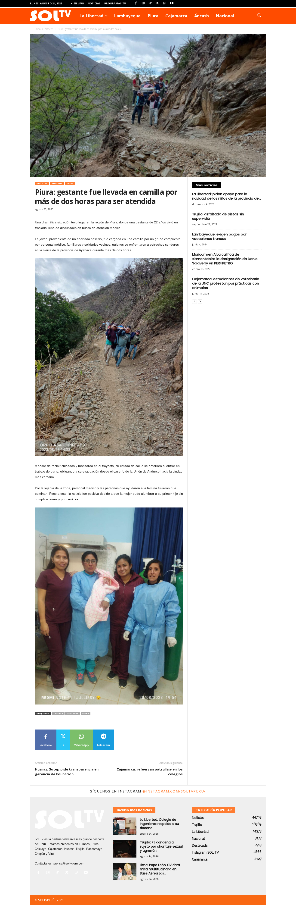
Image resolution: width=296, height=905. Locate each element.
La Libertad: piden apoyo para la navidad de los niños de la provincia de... (226, 196)
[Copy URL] (124, 740)
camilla (58, 713)
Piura (153, 16)
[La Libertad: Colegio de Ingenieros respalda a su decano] (124, 826)
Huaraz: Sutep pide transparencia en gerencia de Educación (67, 771)
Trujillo (197, 825)
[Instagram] (143, 3)
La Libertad (91, 16)
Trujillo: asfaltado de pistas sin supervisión (218, 216)
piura (85, 713)
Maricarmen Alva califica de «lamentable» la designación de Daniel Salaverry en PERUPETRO (225, 259)
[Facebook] (136, 3)
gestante (72, 713)
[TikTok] (150, 3)
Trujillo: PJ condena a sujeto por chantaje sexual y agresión (161, 846)
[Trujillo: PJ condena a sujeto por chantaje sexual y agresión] (124, 849)
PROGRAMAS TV (115, 3)
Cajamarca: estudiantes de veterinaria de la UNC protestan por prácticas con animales (225, 283)
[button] (259, 16)
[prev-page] (194, 301)
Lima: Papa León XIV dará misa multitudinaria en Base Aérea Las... (160, 869)
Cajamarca (176, 16)
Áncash (201, 16)
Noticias (94, 3)
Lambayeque (127, 16)
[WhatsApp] (164, 3)
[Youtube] (172, 3)
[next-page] (200, 301)
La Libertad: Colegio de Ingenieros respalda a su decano (159, 823)
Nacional (225, 16)
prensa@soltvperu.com (68, 863)
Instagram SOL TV (205, 852)
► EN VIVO (77, 3)
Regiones (57, 183)
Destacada (199, 845)
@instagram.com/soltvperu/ (174, 791)
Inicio (37, 29)
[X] (157, 3)
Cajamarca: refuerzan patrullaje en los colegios (150, 771)
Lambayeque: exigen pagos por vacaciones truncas (219, 236)
